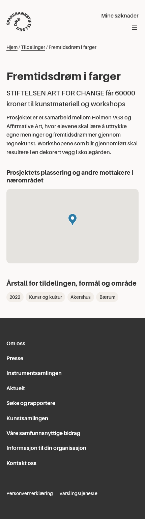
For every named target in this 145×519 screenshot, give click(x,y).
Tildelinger (33, 47)
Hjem (12, 47)
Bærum (107, 297)
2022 (14, 297)
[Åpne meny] (134, 27)
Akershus (80, 297)
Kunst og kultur (45, 297)
